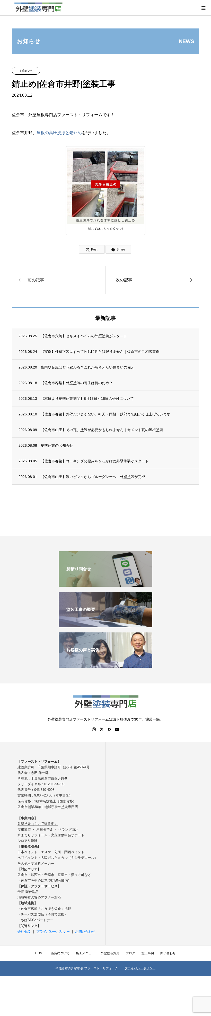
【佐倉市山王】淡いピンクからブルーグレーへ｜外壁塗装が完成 (93, 477)
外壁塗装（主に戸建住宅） (37, 824)
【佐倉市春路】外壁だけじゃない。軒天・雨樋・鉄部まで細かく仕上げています (105, 414)
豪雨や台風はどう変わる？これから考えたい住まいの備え (87, 367)
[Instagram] (94, 729)
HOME (40, 953)
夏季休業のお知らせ (57, 445)
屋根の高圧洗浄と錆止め (59, 133)
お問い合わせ (85, 931)
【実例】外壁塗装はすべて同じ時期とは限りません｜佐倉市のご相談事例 (100, 352)
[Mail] (117, 729)
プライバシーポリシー (53, 931)
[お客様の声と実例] (105, 665)
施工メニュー (85, 953)
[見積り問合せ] (105, 584)
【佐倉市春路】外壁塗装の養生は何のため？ (77, 383)
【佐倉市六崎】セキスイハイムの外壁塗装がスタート (84, 336)
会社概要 (24, 931)
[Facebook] (109, 729)
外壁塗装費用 (110, 953)
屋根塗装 (24, 829)
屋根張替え (45, 829)
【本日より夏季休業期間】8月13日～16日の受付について (87, 398)
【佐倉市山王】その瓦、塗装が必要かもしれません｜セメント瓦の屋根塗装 (102, 430)
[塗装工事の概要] (105, 625)
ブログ (130, 953)
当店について (60, 953)
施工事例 (148, 953)
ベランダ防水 (68, 829)
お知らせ (26, 71)
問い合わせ (168, 953)
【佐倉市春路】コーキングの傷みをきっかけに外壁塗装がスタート (95, 461)
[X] (101, 729)
